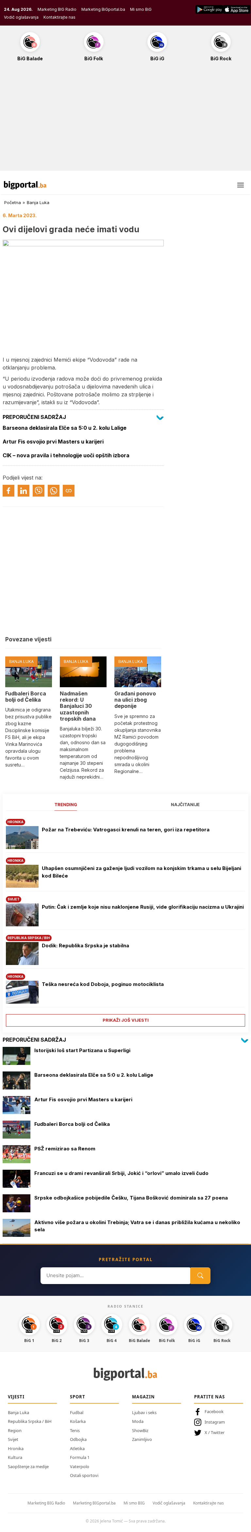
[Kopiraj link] (69, 491)
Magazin (143, 1397)
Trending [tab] (66, 804)
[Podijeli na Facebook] (8, 491)
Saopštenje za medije (28, 1466)
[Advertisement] (125, 119)
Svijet (13, 1439)
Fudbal (76, 1412)
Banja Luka (38, 202)
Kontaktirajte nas (59, 17)
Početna (12, 202)
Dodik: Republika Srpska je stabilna (85, 945)
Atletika (77, 1448)
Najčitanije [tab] (185, 804)
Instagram (215, 1422)
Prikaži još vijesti (126, 1020)
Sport (77, 1397)
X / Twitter (215, 1432)
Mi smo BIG (134, 1503)
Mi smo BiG (141, 9)
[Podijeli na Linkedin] (23, 491)
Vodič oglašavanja (21, 17)
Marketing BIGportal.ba (94, 1503)
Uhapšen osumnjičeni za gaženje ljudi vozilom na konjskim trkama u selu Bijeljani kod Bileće (141, 872)
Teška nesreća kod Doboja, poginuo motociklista (103, 984)
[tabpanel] (125, 920)
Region (15, 1430)
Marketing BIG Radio (57, 9)
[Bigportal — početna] (25, 185)
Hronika (16, 1448)
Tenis (75, 1430)
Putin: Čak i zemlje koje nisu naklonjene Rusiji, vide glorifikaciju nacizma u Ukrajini (143, 907)
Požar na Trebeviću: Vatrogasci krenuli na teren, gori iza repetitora (125, 829)
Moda (137, 1421)
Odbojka (78, 1439)
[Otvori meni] (240, 185)
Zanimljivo (142, 1439)
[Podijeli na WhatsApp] (53, 491)
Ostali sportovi (84, 1475)
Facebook (214, 1411)
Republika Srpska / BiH (30, 1421)
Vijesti (16, 1397)
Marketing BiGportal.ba (103, 9)
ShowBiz (140, 1430)
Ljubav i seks (144, 1412)
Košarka (78, 1421)
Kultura (15, 1457)
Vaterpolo (79, 1466)
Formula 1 (80, 1457)
